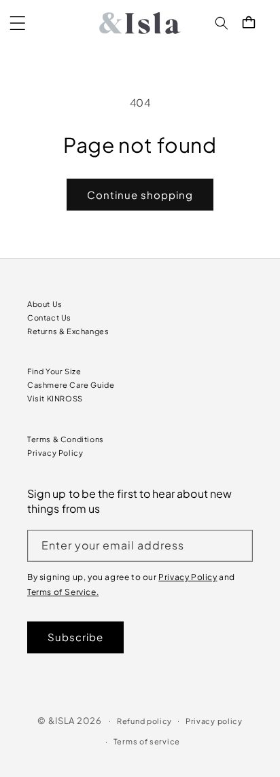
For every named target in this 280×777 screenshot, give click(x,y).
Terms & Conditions (65, 439)
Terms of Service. (63, 592)
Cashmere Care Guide (70, 384)
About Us (45, 304)
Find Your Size (54, 371)
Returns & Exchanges (68, 331)
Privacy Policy (55, 452)
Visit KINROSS (55, 398)
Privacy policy (214, 721)
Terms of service (146, 741)
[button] (17, 23)
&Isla (61, 720)
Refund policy (144, 721)
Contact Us (49, 317)
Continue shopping (140, 194)
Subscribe (75, 636)
